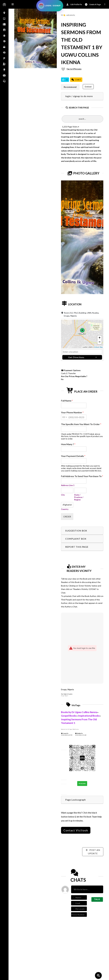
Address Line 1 (67, 485)
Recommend (70, 87)
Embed (88, 86)
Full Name (67, 400)
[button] (99, 338)
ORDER (67, 516)
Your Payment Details (73, 456)
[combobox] (64, 417)
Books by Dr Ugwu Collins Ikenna (79, 712)
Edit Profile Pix (76, 4)
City (63, 495)
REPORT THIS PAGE (76, 546)
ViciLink (82, 783)
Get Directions (76, 357)
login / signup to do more (79, 96)
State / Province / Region (78, 497)
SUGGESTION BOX (76, 530)
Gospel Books (68, 715)
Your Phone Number (72, 412)
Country (64, 509)
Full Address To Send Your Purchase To (82, 476)
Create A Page (95, 4)
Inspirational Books (89, 715)
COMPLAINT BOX (75, 538)
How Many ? (68, 444)
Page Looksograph (75, 799)
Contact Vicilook (75, 830)
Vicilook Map (98, 347)
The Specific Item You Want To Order (81, 424)
